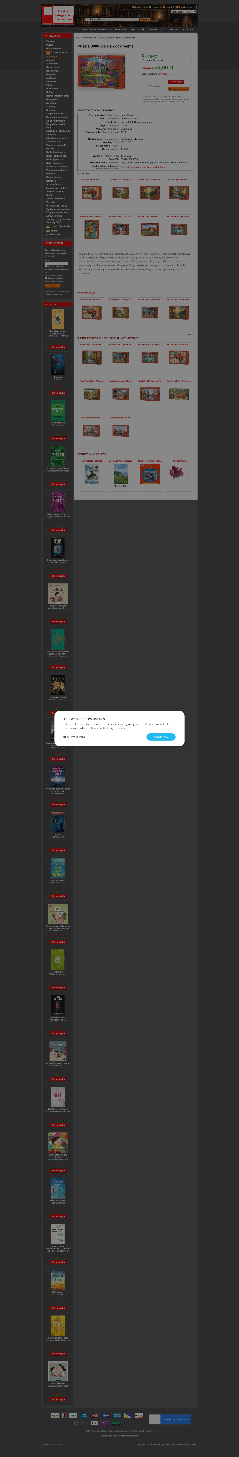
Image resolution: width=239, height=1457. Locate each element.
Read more (121, 728)
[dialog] (119, 728)
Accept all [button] (161, 736)
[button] (74, 737)
